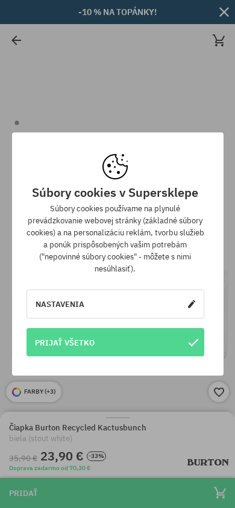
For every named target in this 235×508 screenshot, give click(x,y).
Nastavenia (60, 304)
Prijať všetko (65, 342)
